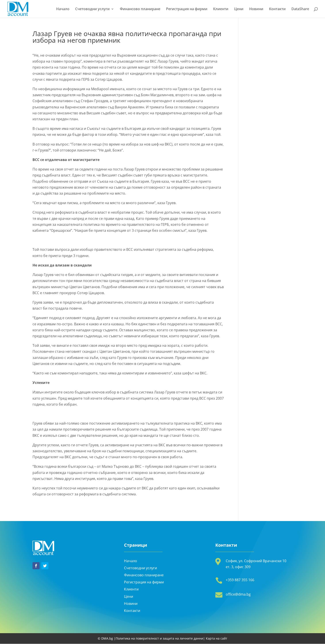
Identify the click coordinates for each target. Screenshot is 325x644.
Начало (62, 9)
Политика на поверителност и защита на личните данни (159, 638)
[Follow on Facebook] (36, 565)
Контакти (277, 9)
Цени (238, 9)
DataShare (300, 9)
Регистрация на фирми (186, 9)
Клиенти (220, 9)
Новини (256, 9)
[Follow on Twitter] (44, 565)
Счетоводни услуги (92, 9)
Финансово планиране (140, 9)
